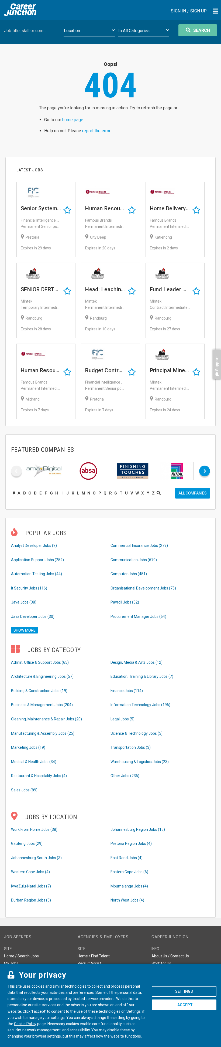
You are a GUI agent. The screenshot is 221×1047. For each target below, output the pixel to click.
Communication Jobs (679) (133, 560)
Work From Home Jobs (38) (34, 829)
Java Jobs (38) (23, 602)
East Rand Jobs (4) (126, 858)
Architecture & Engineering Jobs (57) (42, 676)
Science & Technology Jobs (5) (136, 733)
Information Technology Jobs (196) (140, 705)
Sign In (178, 11)
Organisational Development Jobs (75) (143, 588)
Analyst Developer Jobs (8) (34, 545)
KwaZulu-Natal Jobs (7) (31, 886)
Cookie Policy (25, 1024)
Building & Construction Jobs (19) (39, 691)
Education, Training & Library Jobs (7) (141, 676)
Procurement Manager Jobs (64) (138, 616)
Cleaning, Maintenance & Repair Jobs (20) (46, 719)
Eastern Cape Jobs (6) (129, 872)
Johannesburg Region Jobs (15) (137, 829)
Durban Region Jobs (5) (31, 900)
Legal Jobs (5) (122, 719)
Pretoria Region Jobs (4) (131, 843)
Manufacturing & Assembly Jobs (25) (42, 733)
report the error (96, 130)
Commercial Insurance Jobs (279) (139, 545)
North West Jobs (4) (127, 900)
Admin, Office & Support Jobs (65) (40, 662)
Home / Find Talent (94, 956)
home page (72, 119)
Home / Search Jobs (21, 956)
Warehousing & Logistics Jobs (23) (139, 762)
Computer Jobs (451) (128, 574)
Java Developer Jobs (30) (32, 616)
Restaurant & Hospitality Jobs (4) (39, 776)
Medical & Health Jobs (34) (33, 762)
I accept (184, 1005)
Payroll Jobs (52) (124, 602)
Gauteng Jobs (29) (27, 843)
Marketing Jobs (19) (28, 747)
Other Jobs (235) (124, 776)
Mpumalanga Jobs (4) (129, 886)
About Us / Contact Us (170, 956)
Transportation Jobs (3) (130, 747)
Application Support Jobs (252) (37, 560)
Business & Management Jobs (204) (42, 705)
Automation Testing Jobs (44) (36, 574)
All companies (192, 493)
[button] (215, 381)
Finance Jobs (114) (126, 691)
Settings (184, 991)
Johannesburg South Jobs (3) (36, 858)
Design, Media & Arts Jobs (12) (136, 662)
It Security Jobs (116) (29, 588)
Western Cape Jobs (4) (30, 872)
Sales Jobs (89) (24, 790)
